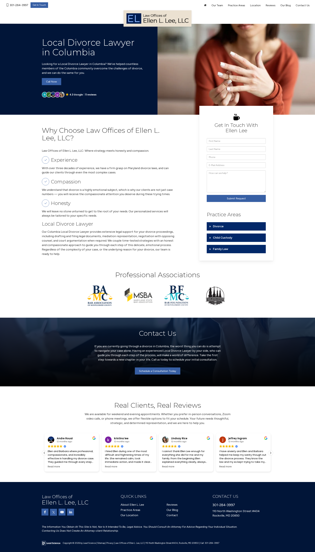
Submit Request (236, 198)
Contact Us (303, 5)
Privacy (109, 543)
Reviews (270, 5)
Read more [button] (54, 466)
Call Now (51, 81)
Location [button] (255, 5)
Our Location (129, 515)
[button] (69, 94)
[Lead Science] (51, 542)
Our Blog (285, 5)
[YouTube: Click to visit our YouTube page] (62, 512)
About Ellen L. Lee (132, 504)
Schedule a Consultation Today (157, 371)
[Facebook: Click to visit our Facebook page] (45, 512)
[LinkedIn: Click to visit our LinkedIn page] (70, 512)
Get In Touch (39, 5)
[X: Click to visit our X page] (53, 512)
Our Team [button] (217, 5)
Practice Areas (130, 510)
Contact (172, 515)
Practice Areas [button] (236, 5)
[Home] (205, 5)
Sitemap (101, 543)
